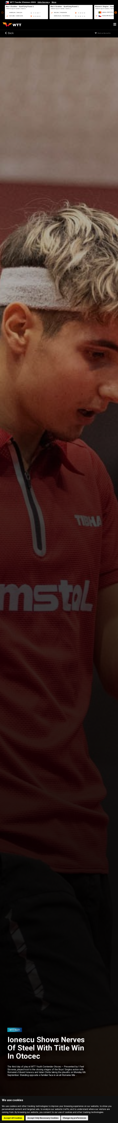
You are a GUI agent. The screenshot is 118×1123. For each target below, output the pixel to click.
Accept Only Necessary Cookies (43, 1118)
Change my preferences (74, 1118)
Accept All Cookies (13, 1118)
